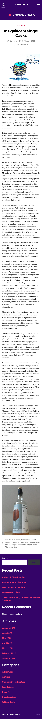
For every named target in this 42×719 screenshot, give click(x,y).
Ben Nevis (9, 540)
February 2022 (9, 653)
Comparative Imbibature (13, 682)
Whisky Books (8, 702)
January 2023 (8, 628)
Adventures (7, 672)
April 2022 (7, 643)
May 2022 (6, 638)
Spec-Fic (6, 692)
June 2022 (7, 633)
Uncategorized (9, 697)
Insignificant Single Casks (21, 33)
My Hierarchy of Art (11, 592)
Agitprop (21, 26)
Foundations (8, 687)
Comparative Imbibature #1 (14, 582)
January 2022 (8, 658)
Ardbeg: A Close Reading (13, 577)
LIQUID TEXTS (21, 4)
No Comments (22, 44)
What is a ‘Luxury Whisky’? (14, 587)
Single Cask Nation (19, 545)
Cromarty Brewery (21, 540)
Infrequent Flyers (17, 542)
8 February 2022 (28, 41)
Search (4, 558)
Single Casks (32, 545)
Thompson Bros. (11, 547)
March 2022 (7, 648)
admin (14, 41)
